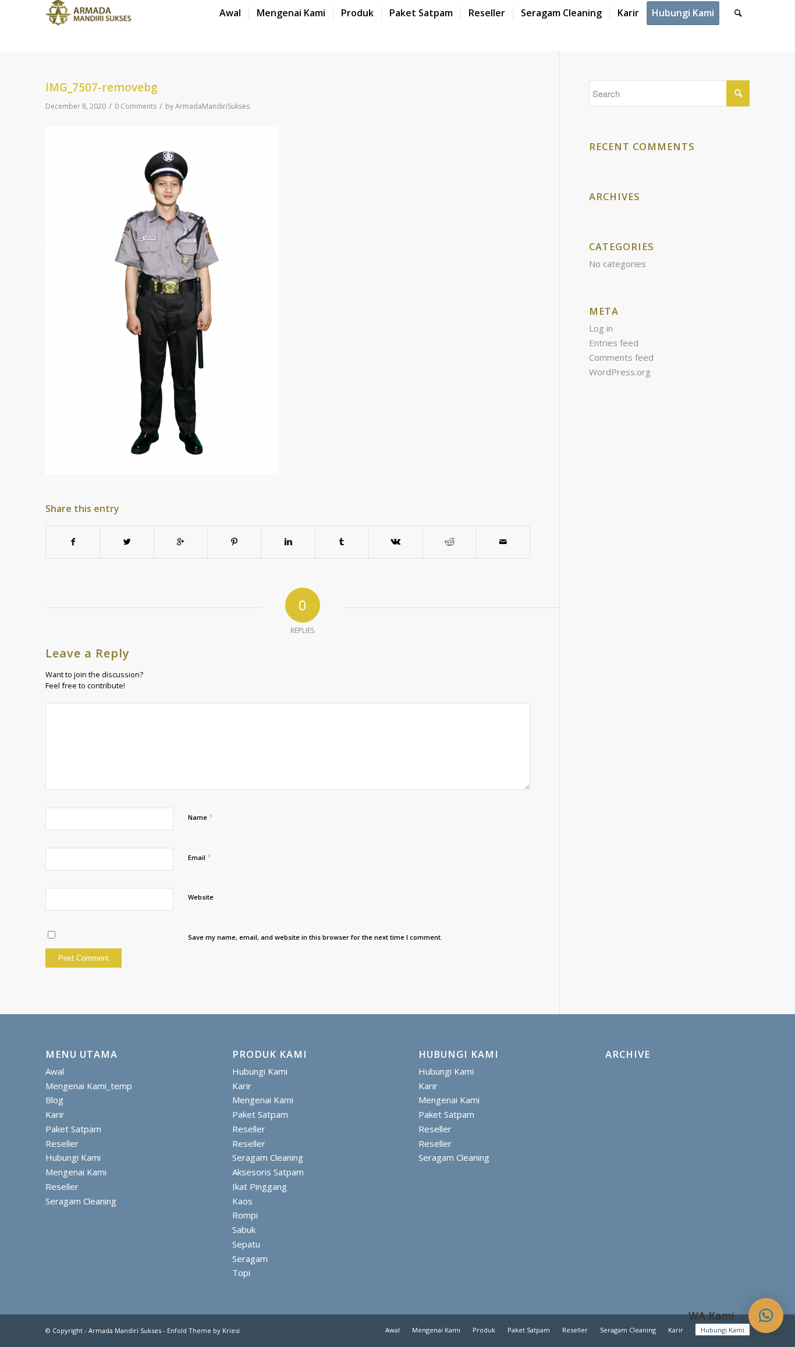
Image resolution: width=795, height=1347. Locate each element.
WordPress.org (620, 372)
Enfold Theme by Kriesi (203, 1330)
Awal (54, 1071)
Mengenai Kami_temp (88, 1086)
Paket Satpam (73, 1129)
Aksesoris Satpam (268, 1172)
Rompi (245, 1215)
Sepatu (246, 1244)
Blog (54, 1100)
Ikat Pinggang (259, 1186)
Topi (241, 1272)
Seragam (250, 1258)
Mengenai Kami (76, 1172)
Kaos (242, 1201)
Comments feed (621, 357)
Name (200, 817)
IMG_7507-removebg (101, 87)
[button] (765, 1315)
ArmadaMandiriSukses (212, 106)
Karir (55, 1114)
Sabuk (243, 1229)
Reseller (62, 1143)
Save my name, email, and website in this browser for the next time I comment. (315, 937)
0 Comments (136, 106)
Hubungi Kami (73, 1157)
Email (199, 857)
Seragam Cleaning (80, 1201)
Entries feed (613, 343)
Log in (601, 328)
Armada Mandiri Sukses (124, 1330)
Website (201, 897)
